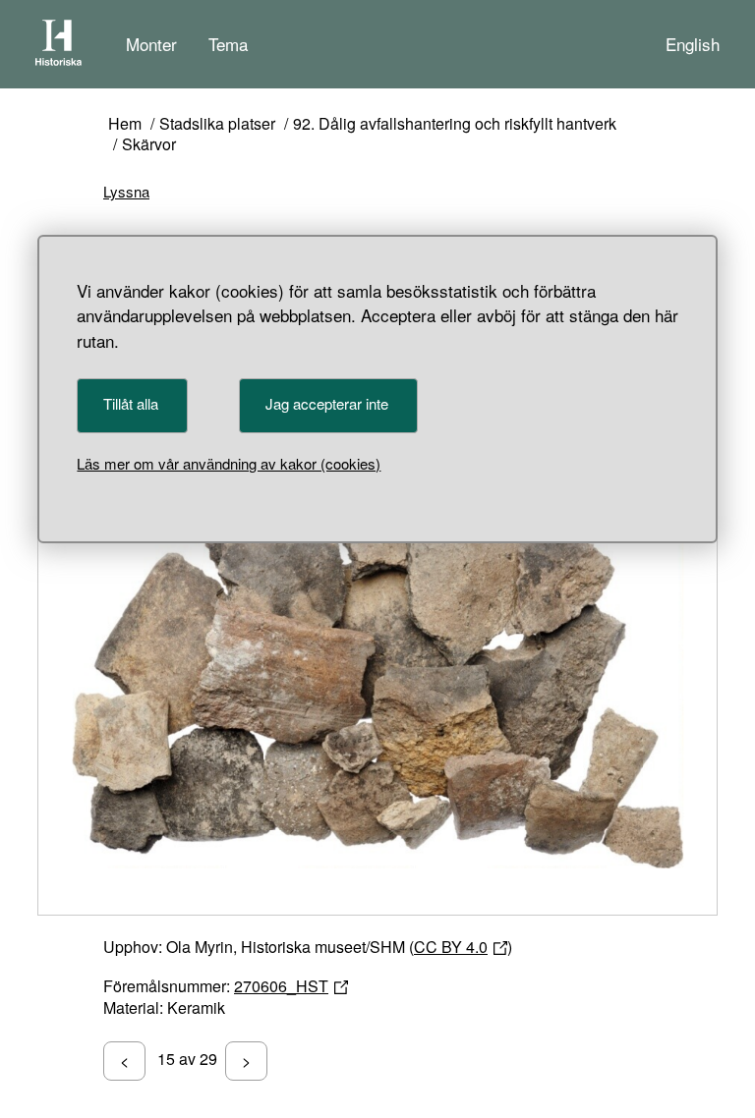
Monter (151, 43)
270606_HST (281, 986)
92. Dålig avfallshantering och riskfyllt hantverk (454, 124)
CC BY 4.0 (451, 946)
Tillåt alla (130, 403)
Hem (125, 124)
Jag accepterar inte (326, 403)
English (693, 43)
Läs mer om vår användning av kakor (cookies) (228, 463)
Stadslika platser (217, 124)
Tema (228, 43)
